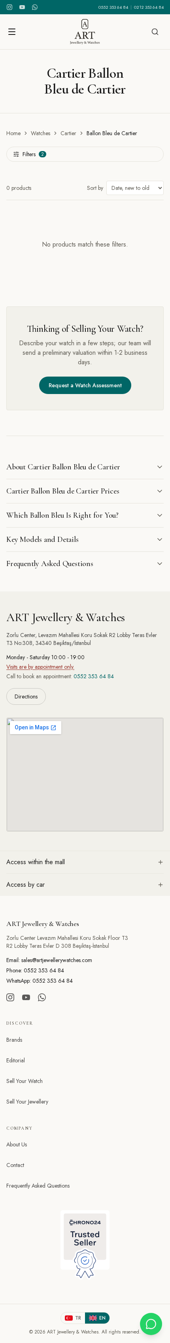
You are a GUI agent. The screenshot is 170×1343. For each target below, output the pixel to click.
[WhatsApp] (34, 7)
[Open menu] (12, 31)
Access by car (25, 884)
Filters (33, 154)
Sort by (95, 188)
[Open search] (155, 31)
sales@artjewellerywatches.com (56, 960)
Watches (40, 133)
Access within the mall (35, 862)
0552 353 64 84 (113, 7)
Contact (15, 1165)
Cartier (68, 133)
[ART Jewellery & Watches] (85, 31)
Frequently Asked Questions (38, 1186)
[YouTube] (22, 7)
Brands (14, 1040)
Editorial (15, 1060)
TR (78, 1318)
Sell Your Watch (24, 1081)
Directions (26, 696)
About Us (16, 1144)
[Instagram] (9, 7)
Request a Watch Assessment (85, 385)
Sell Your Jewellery (27, 1102)
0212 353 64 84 (149, 7)
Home (13, 133)
